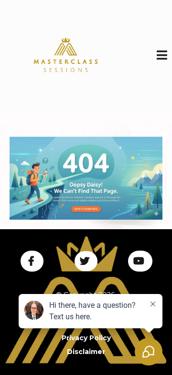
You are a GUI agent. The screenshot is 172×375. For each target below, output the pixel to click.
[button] (162, 56)
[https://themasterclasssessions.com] (86, 178)
